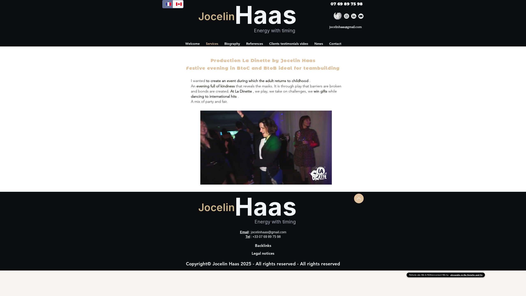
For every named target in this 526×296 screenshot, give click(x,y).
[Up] (359, 198)
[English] (178, 4)
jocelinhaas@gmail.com (345, 27)
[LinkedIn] (353, 16)
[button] (254, 43)
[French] (168, 4)
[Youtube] (360, 16)
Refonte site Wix (417, 275)
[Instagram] (346, 16)
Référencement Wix (436, 275)
